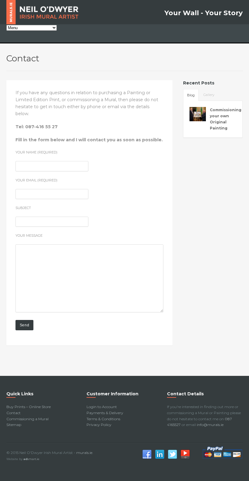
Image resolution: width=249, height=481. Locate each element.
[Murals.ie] (44, 12)
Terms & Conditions (103, 419)
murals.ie (84, 452)
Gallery (208, 95)
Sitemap (13, 424)
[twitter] (172, 458)
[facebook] (147, 458)
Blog (191, 95)
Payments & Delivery (105, 413)
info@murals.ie (210, 424)
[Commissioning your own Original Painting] (197, 114)
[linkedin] (160, 458)
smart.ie (31, 459)
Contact (13, 413)
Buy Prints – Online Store (28, 406)
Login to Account (102, 406)
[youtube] (185, 458)
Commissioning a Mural (27, 419)
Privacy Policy (99, 424)
